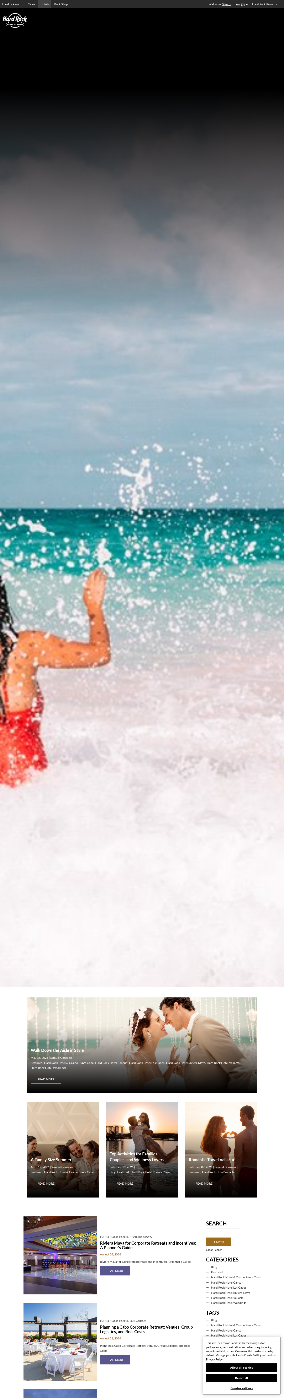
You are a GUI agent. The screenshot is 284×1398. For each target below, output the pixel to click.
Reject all (241, 1378)
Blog (113, 1172)
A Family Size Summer (51, 1159)
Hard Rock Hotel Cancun (111, 1063)
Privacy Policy (214, 1359)
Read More (49, 1079)
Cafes (31, 4)
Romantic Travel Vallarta (211, 1159)
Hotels (45, 4)
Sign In (226, 4)
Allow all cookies (241, 1367)
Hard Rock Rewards (265, 4)
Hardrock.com (11, 4)
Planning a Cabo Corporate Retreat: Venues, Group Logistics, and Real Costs (146, 1329)
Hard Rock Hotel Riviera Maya (185, 1063)
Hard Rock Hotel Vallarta (223, 1063)
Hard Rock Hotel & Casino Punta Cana (69, 1063)
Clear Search (214, 1249)
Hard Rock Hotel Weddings (48, 1068)
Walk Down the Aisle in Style (57, 1050)
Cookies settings (242, 1388)
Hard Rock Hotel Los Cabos (146, 1063)
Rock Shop (61, 4)
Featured (36, 1063)
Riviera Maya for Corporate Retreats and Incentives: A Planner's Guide (148, 1245)
